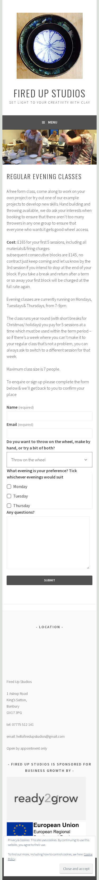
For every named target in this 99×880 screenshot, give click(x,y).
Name (20, 407)
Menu (52, 122)
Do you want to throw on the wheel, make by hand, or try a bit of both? (48, 444)
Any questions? (21, 512)
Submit (49, 580)
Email (20, 424)
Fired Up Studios (49, 93)
